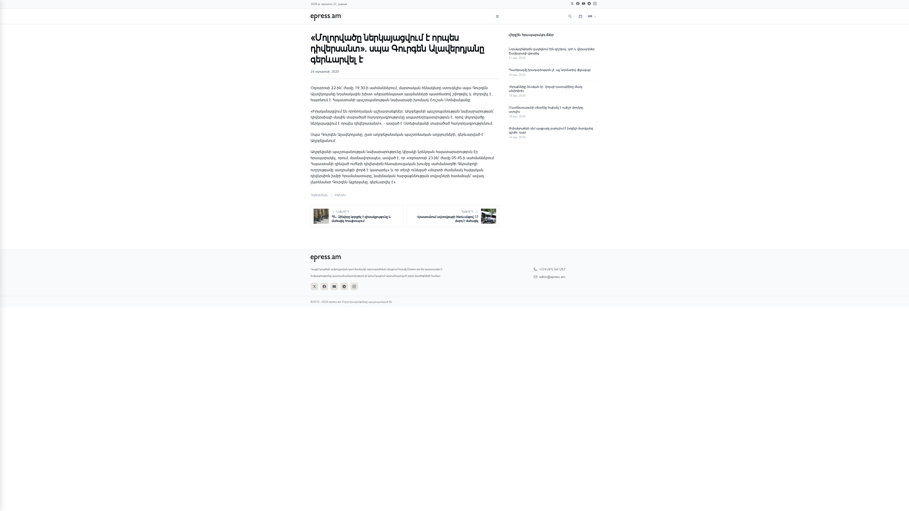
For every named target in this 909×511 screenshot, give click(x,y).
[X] (572, 3)
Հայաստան (319, 195)
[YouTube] (583, 3)
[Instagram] (595, 3)
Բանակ (340, 195)
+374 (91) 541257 (552, 269)
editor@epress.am (552, 277)
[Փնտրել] (570, 16)
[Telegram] (589, 3)
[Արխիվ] (580, 16)
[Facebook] (577, 3)
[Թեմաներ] (497, 16)
